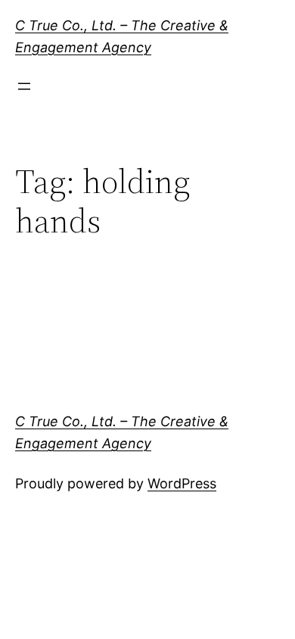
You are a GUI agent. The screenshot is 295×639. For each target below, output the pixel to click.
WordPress (182, 483)
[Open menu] (24, 86)
